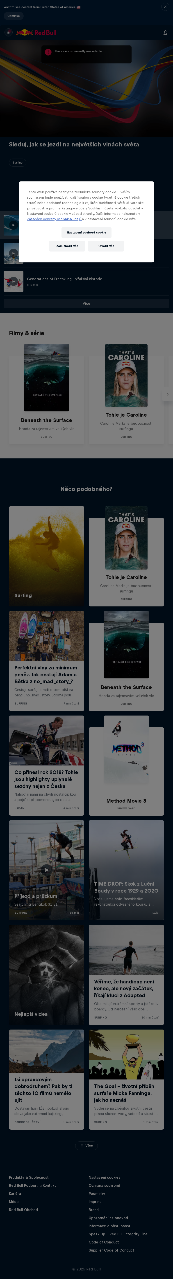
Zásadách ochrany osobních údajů (54, 219)
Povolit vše (106, 246)
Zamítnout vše (67, 246)
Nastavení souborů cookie (86, 232)
